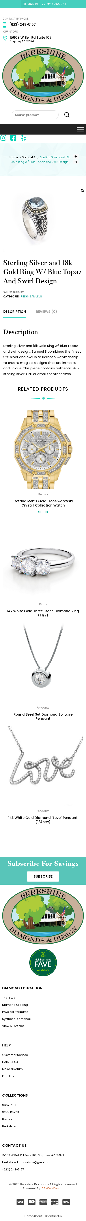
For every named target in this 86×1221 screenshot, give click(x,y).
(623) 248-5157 (13, 1169)
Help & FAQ (10, 1062)
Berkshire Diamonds (34, 1184)
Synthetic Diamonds (16, 1019)
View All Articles (13, 1026)
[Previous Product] (76, 156)
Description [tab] (14, 311)
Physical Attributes (15, 1012)
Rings (25, 296)
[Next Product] (76, 162)
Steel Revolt (10, 1112)
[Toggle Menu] (80, 129)
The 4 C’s (8, 998)
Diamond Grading (15, 1005)
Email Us (8, 1076)
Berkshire (9, 1126)
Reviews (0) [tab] (46, 311)
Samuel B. (29, 157)
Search (64, 115)
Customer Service (15, 1055)
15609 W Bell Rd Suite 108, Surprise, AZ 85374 (33, 1155)
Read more (43, 831)
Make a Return (12, 1069)
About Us (39, 1216)
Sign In (33, 4)
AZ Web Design (52, 1188)
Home (13, 157)
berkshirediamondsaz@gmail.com (27, 1162)
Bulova (7, 1119)
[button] (43, 876)
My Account (56, 4)
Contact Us (54, 1216)
